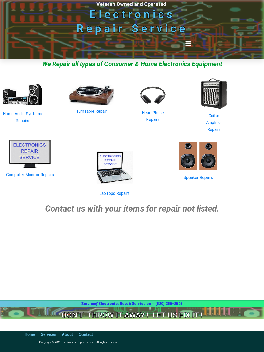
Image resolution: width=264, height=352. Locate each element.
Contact (86, 334)
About (67, 334)
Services (48, 334)
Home (29, 334)
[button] (188, 43)
